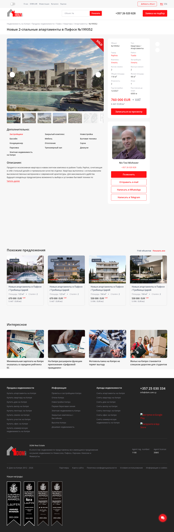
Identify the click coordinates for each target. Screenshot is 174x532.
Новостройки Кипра (61, 402)
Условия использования (131, 467)
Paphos (114, 55)
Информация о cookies (156, 467)
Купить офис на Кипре (17, 423)
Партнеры (64, 467)
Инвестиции (44, 4)
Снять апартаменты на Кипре (111, 393)
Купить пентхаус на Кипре (19, 410)
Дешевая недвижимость (63, 427)
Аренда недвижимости (109, 387)
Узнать (114, 62)
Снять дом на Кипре (106, 402)
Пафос (59, 23)
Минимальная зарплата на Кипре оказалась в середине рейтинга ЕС (25, 364)
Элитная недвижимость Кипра (66, 410)
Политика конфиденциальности (102, 467)
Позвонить (129, 174)
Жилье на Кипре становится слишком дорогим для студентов (148, 363)
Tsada (133, 55)
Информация (59, 387)
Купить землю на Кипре (18, 415)
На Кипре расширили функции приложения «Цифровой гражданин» (65, 364)
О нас (26, 4)
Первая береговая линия (63, 406)
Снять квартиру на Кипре (109, 397)
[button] (98, 74)
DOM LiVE (33, 4)
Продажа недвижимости (43, 23)
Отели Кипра (58, 397)
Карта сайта (78, 467)
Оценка (63, 4)
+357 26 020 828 (126, 13)
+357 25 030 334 (152, 388)
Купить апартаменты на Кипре (21, 393)
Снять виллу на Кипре (107, 406)
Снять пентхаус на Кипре (108, 410)
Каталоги (54, 4)
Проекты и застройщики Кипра (66, 393)
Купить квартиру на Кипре (19, 397)
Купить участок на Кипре (19, 419)
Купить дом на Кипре (17, 402)
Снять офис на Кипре (107, 415)
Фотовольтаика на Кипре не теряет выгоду (104, 363)
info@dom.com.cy (148, 392)
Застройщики (16, 134)
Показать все (159, 250)
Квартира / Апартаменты (75, 23)
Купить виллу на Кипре (18, 406)
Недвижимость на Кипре (18, 23)
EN (165, 3)
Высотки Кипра (59, 422)
